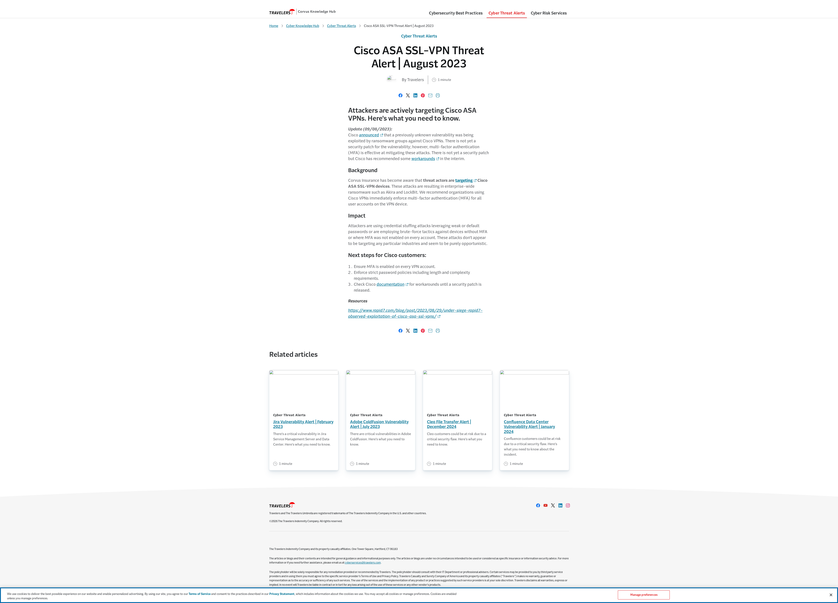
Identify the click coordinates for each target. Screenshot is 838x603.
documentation (390, 284)
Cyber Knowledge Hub (302, 25)
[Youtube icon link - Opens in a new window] (545, 505)
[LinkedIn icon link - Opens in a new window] (560, 505)
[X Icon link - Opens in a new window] (553, 505)
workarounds (423, 159)
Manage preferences (643, 594)
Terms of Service (200, 593)
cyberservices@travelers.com (363, 562)
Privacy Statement (281, 593)
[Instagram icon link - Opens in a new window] (568, 505)
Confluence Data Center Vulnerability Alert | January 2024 (529, 427)
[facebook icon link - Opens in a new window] (538, 505)
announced (369, 135)
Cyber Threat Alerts (341, 25)
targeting (464, 180)
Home (273, 25)
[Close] (831, 595)
